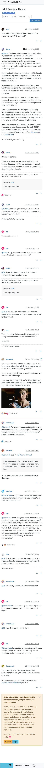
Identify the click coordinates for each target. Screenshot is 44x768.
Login (15, 742)
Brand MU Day (15, 2)
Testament (10, 666)
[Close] (39, 697)
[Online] (3, 153)
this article (9, 135)
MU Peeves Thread (24, 455)
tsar (7, 29)
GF (7, 232)
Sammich (9, 359)
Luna (8, 49)
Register (8, 742)
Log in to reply (35, 20)
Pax (7, 554)
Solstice (9, 451)
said (12, 182)
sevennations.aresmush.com (11, 683)
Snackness (10, 423)
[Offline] (3, 29)
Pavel (8, 153)
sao (7, 330)
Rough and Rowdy (8, 13)
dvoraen (9, 491)
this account (35, 132)
